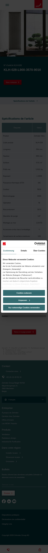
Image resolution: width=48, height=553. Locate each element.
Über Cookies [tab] (39, 251)
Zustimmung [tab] (8, 251)
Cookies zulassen (24, 293)
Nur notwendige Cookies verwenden (24, 307)
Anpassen (22, 300)
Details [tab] (24, 251)
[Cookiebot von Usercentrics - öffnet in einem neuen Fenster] (34, 243)
